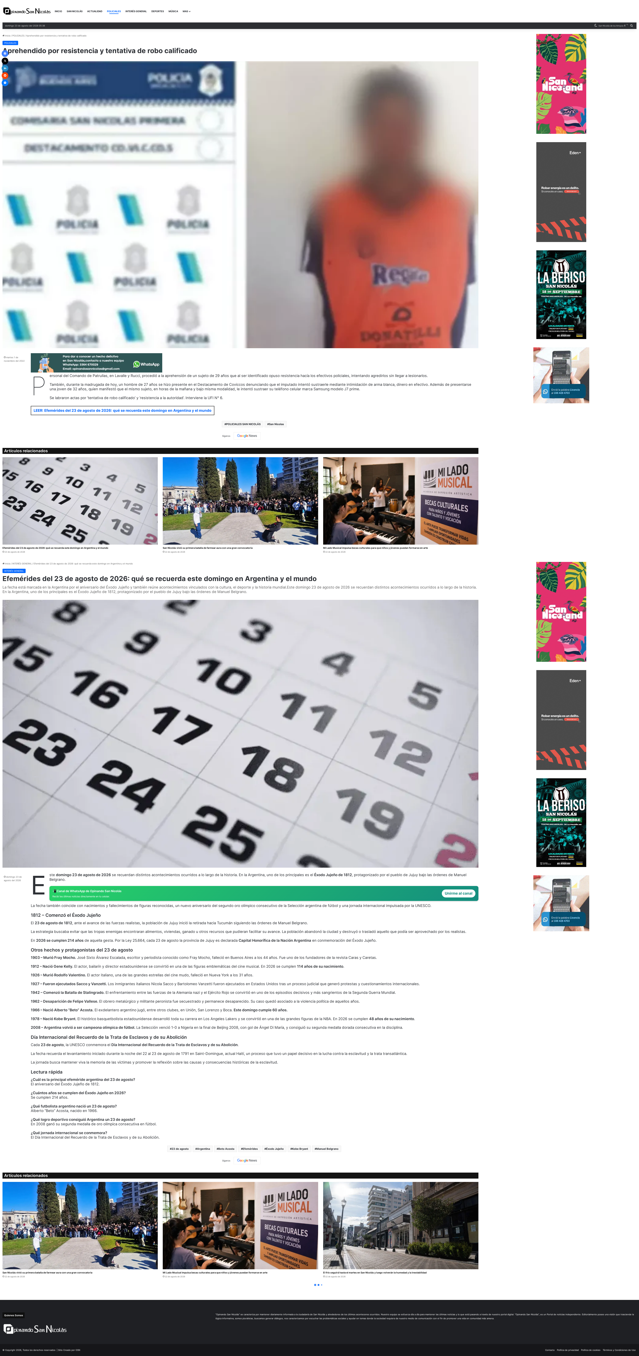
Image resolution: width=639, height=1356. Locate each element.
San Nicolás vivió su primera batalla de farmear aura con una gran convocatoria (208, 547)
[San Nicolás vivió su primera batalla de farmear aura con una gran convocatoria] (240, 501)
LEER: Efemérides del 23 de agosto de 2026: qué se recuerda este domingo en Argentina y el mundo (123, 410)
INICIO (58, 11)
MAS (185, 11)
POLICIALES (114, 11)
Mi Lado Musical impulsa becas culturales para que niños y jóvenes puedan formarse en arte (375, 547)
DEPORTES (157, 11)
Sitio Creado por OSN (69, 1350)
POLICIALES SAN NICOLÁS (243, 424)
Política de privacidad (568, 1350)
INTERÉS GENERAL (136, 11)
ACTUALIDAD (94, 11)
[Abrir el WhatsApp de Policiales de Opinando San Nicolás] (96, 371)
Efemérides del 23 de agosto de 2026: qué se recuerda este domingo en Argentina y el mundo (55, 547)
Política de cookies (590, 1350)
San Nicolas (276, 424)
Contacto (550, 1350)
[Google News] (247, 436)
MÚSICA (173, 11)
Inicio (7, 35)
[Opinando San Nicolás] (27, 11)
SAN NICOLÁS (75, 11)
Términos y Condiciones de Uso (619, 1350)
